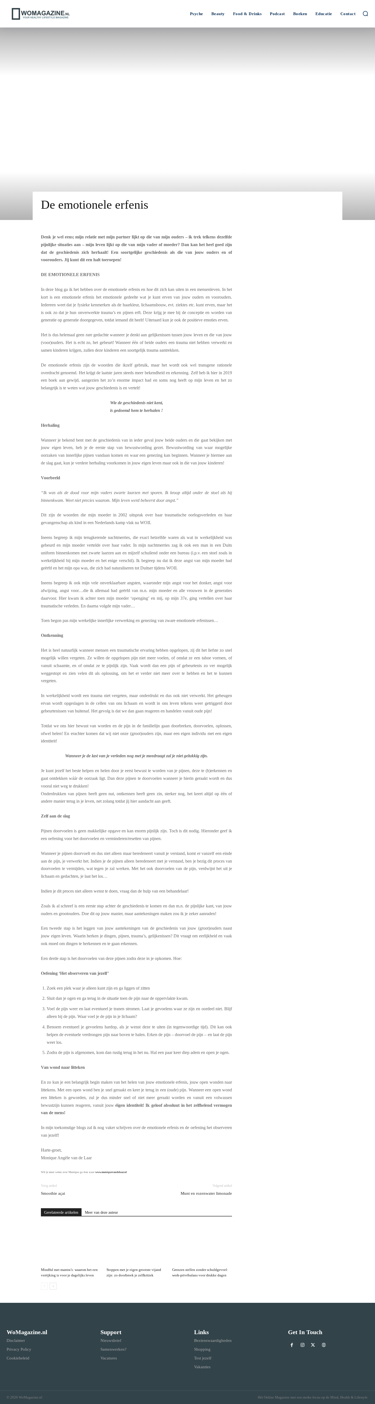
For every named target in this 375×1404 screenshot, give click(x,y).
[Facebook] (292, 1346)
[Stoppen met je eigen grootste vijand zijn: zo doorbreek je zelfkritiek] (136, 1244)
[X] (313, 1346)
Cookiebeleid (18, 1358)
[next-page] (53, 1286)
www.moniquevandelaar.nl (111, 1172)
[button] (365, 13)
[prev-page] (44, 1286)
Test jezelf (202, 1358)
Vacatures (108, 1358)
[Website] (324, 1346)
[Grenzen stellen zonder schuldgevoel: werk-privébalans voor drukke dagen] (202, 1244)
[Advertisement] (289, 414)
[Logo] (52, 14)
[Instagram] (302, 1346)
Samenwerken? (113, 1349)
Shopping (202, 1349)
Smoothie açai (53, 1193)
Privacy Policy (19, 1349)
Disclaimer (16, 1340)
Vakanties (202, 1367)
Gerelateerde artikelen (61, 1212)
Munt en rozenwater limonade (206, 1193)
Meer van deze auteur (101, 1212)
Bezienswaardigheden (213, 1340)
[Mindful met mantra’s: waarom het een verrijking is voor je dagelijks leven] (71, 1244)
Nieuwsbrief (110, 1340)
